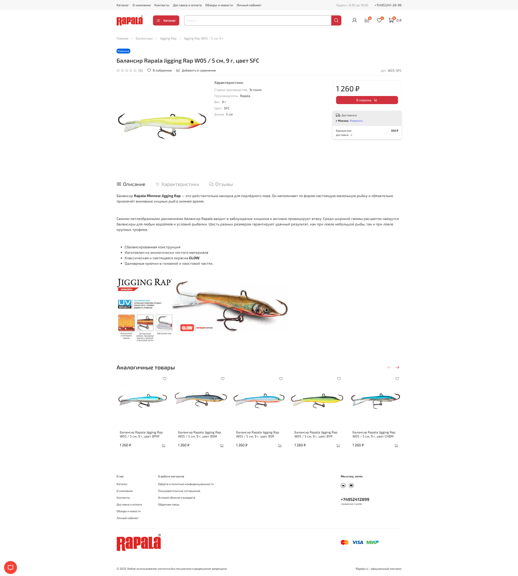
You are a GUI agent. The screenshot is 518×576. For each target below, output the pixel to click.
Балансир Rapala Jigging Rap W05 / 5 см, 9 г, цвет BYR (315, 434)
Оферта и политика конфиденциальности (186, 484)
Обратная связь (168, 504)
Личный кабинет (249, 5)
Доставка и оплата (187, 5)
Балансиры (144, 38)
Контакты (161, 5)
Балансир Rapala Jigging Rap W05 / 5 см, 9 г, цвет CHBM (373, 434)
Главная (122, 38)
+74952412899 (355, 499)
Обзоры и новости (219, 5)
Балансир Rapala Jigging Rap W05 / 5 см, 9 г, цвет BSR (257, 434)
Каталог (123, 5)
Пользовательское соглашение (179, 491)
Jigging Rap (168, 38)
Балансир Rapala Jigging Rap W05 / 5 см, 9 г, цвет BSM (199, 434)
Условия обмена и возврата (176, 497)
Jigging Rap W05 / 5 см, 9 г (203, 38)
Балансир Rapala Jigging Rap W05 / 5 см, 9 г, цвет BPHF (141, 434)
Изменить (356, 120)
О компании (142, 5)
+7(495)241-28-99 (388, 5)
